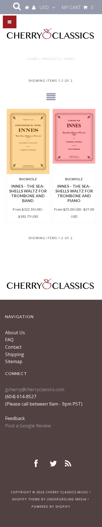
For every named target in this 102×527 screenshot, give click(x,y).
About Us (15, 332)
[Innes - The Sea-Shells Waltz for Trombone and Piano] (73, 136)
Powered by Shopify (50, 506)
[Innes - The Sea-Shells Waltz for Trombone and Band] (28, 141)
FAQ (9, 340)
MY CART (78, 7)
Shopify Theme (26, 499)
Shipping (14, 354)
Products (51, 59)
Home (32, 59)
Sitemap (13, 361)
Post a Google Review (28, 426)
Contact (13, 347)
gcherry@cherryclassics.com (34, 389)
